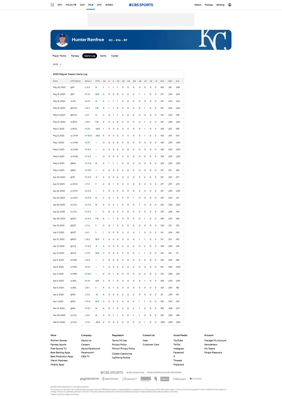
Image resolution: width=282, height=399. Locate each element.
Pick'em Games (59, 340)
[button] (52, 5)
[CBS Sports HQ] (135, 372)
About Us (86, 340)
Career (115, 55)
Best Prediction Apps (62, 356)
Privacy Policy (119, 344)
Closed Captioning (122, 353)
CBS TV (85, 356)
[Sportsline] (110, 378)
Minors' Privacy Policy (123, 348)
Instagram (178, 348)
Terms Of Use (119, 340)
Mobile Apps (57, 364)
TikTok (176, 344)
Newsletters (210, 344)
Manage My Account (215, 340)
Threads (177, 360)
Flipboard (178, 364)
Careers (85, 344)
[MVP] (164, 377)
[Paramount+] (129, 378)
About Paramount (90, 348)
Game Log (89, 55)
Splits (103, 55)
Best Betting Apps (60, 352)
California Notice (121, 357)
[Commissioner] (149, 377)
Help (145, 340)
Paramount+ (87, 352)
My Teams (209, 348)
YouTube (178, 340)
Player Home (59, 55)
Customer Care (151, 344)
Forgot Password (213, 352)
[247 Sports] (89, 378)
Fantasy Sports (58, 344)
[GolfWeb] (196, 378)
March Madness (59, 360)
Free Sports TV (59, 348)
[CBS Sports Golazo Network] (164, 372)
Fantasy (75, 55)
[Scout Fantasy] (179, 378)
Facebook (178, 352)
